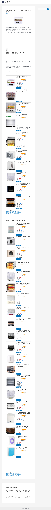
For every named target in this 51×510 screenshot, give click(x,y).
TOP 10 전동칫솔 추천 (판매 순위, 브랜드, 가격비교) (9, 491)
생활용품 (7, 13)
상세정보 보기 (19, 101)
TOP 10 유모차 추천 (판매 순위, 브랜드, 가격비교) (12, 213)
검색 (48, 8)
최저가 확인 (18, 88)
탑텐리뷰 (8, 2)
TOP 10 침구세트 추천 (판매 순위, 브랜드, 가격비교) (12, 211)
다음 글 (30, 481)
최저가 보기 (18, 148)
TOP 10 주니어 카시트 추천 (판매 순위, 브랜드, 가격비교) (13, 212)
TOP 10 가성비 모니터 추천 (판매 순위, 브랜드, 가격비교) (13, 474)
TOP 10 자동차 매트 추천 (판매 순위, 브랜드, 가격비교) (27, 497)
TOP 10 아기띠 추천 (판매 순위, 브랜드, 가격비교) (12, 473)
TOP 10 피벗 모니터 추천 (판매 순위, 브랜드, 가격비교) (13, 475)
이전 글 (6, 481)
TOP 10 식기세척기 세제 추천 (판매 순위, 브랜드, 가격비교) (18, 491)
